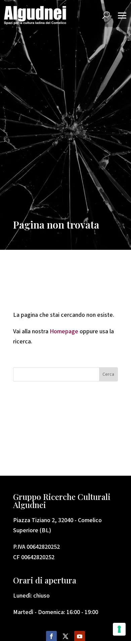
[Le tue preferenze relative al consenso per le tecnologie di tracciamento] (119, 629)
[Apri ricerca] (106, 15)
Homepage (65, 331)
